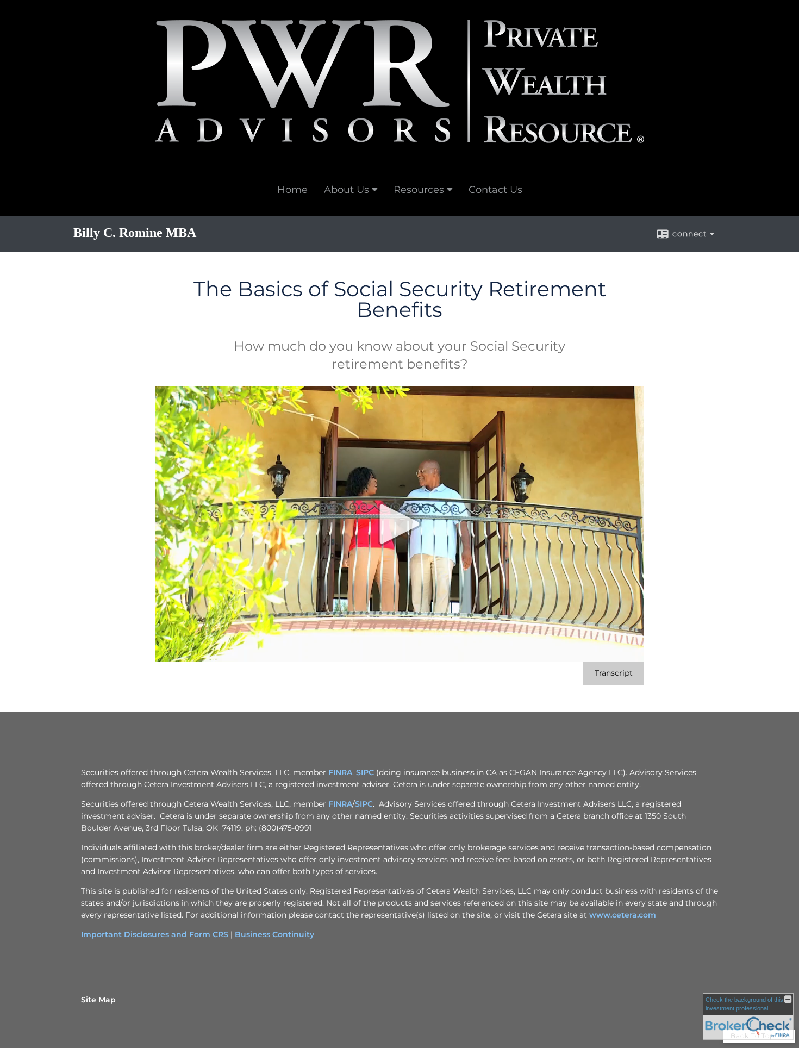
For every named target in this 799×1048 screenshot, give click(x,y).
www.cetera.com (622, 915)
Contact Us (495, 190)
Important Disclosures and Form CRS (154, 934)
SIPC (365, 772)
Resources (419, 190)
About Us (346, 190)
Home (292, 190)
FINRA (340, 772)
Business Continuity (274, 934)
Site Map (98, 1000)
